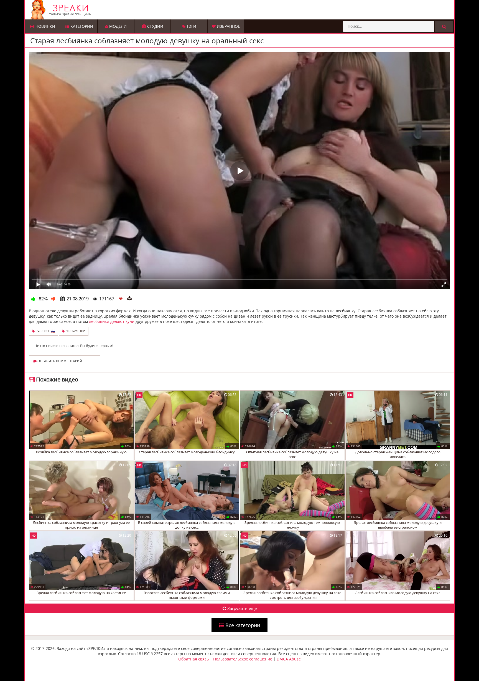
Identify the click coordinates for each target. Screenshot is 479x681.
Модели (117, 26)
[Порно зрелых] (240, 9)
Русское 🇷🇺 (45, 331)
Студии (154, 26)
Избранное (228, 26)
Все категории (242, 625)
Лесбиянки (75, 331)
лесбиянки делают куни (111, 321)
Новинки (44, 26)
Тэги (190, 26)
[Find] (444, 26)
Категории (81, 26)
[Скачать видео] (129, 299)
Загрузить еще (241, 608)
